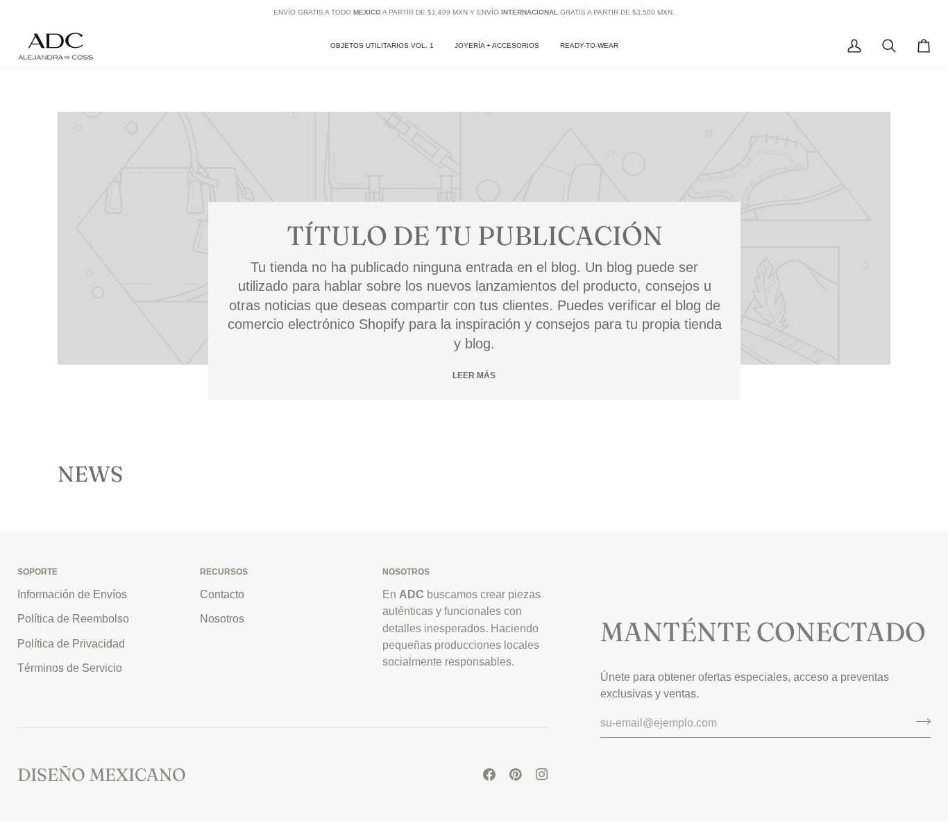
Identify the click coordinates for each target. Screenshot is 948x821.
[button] (497, 46)
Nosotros (222, 618)
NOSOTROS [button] (406, 572)
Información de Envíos (72, 594)
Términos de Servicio (69, 667)
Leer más (474, 375)
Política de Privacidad (71, 643)
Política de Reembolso (73, 618)
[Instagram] (542, 774)
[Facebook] (489, 774)
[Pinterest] (515, 774)
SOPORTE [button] (37, 572)
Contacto (222, 594)
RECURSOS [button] (224, 572)
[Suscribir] (919, 721)
